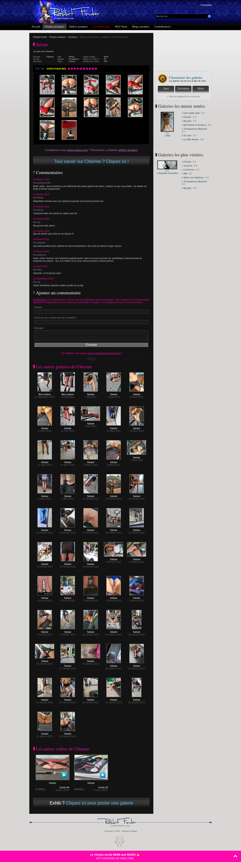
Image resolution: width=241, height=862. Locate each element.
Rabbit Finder (40, 37)
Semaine (183, 88)
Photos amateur (54, 26)
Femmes (72, 37)
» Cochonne (188, 169)
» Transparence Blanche (194, 129)
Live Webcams (101, 26)
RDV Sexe (121, 26)
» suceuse (187, 165)
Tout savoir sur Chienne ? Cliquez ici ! (91, 161)
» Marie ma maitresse (193, 177)
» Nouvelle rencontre (167, 173)
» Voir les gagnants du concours (183, 96)
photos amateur (127, 150)
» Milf (167, 135)
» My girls (187, 121)
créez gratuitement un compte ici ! (105, 353)
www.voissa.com (77, 150)
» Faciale (186, 117)
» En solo (186, 135)
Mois (201, 88)
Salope (90, 394)
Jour (166, 88)
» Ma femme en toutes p (194, 125)
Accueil (36, 26)
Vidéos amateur (78, 26)
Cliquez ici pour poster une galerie (99, 802)
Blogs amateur (140, 26)
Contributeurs (162, 26)
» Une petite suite (191, 113)
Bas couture (45, 394)
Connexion (206, 5)
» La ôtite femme (190, 139)
